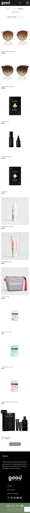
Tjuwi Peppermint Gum (7, 367)
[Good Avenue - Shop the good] (9, 3)
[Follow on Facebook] (8, 497)
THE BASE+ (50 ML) (6, 261)
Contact (9, 486)
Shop (14, 9)
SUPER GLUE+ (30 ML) (7, 226)
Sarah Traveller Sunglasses (8, 51)
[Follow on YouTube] (20, 497)
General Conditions (12, 493)
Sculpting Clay (5, 121)
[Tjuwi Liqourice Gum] (15, 316)
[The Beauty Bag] (15, 281)
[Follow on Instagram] (11, 497)
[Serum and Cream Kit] (15, 141)
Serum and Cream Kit (6, 156)
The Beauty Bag (5, 296)
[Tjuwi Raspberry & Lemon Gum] (15, 386)
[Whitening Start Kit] (15, 421)
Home (9, 9)
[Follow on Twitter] (14, 497)
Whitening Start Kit (6, 437)
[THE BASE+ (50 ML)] (15, 246)
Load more (15, 444)
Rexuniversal (19, 510)
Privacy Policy (11, 490)
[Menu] (20, 3)
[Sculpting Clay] (15, 106)
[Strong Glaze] (15, 176)
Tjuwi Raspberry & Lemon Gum (9, 402)
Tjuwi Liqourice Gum (6, 332)
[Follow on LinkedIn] (17, 497)
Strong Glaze (4, 191)
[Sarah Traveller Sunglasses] (15, 36)
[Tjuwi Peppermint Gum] (15, 351)
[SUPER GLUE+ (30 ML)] (15, 211)
